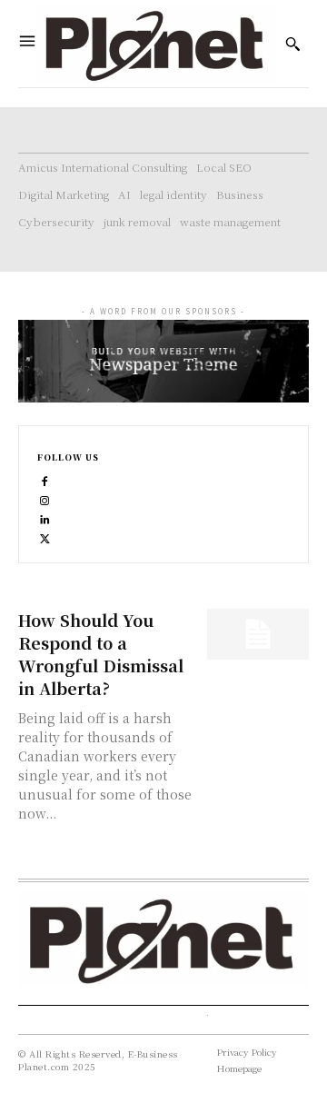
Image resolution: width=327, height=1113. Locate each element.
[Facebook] (45, 479)
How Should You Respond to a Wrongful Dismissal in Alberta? (100, 654)
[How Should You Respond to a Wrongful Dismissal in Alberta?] (258, 634)
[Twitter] (45, 536)
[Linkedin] (45, 517)
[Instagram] (45, 498)
